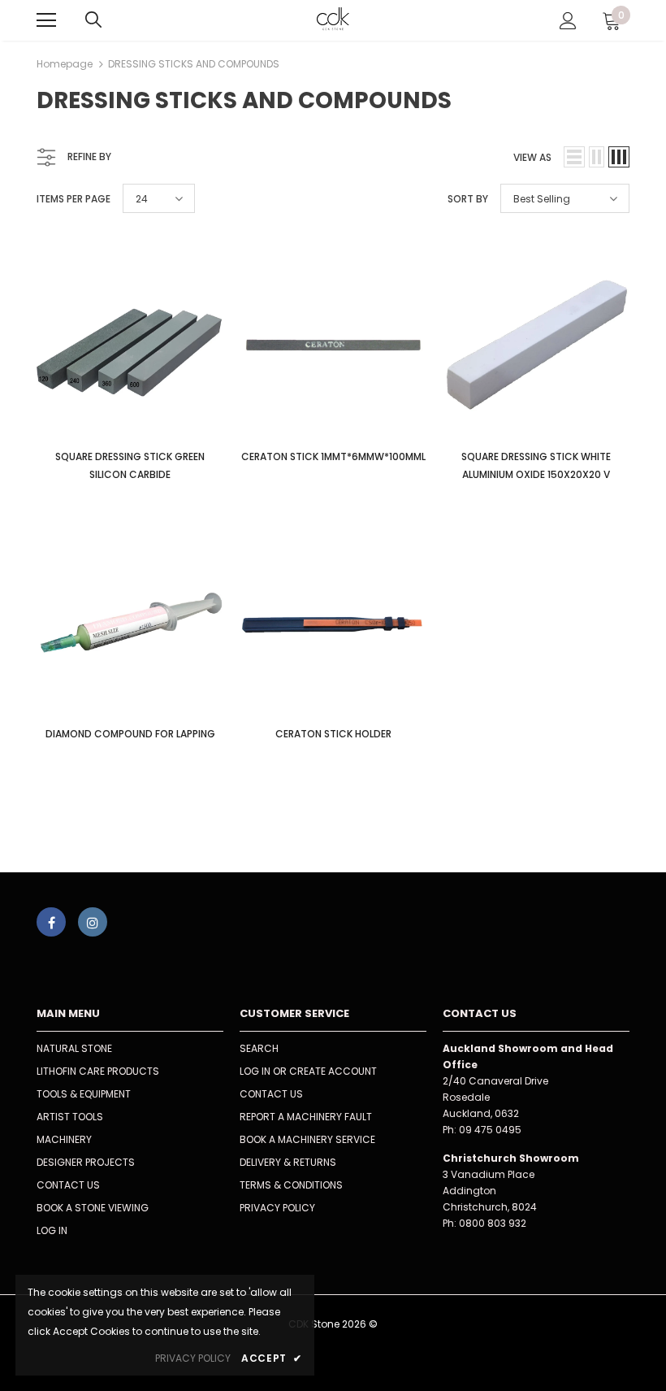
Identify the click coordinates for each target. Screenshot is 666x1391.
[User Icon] (568, 20)
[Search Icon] (93, 20)
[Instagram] (92, 922)
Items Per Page (73, 199)
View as (532, 157)
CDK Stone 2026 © (333, 1324)
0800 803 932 (492, 1223)
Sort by (468, 199)
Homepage (65, 64)
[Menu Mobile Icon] (46, 20)
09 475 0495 (490, 1130)
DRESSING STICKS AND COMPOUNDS (193, 64)
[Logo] (333, 19)
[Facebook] (51, 922)
